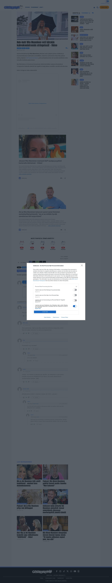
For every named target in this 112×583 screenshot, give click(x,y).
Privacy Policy (64, 317)
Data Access (56, 317)
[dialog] (56, 291)
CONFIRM (45, 311)
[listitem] (56, 286)
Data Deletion (47, 317)
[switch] (75, 290)
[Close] (82, 265)
